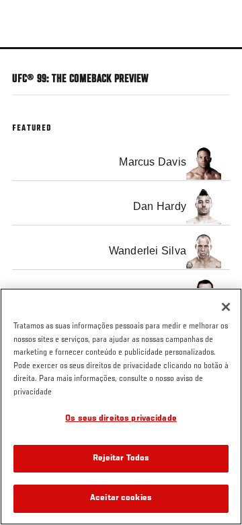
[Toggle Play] (28, 57)
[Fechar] (226, 307)
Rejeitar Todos (121, 458)
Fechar (218, 72)
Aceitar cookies (121, 498)
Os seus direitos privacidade (121, 419)
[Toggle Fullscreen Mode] (214, 57)
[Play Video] (121, 48)
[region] (121, 406)
